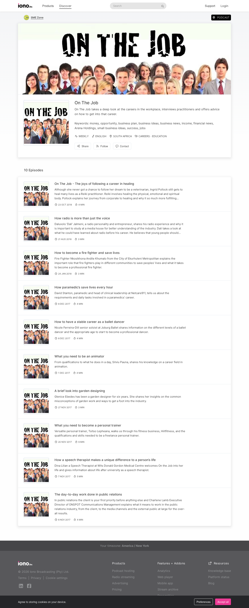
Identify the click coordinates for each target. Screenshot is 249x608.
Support (210, 6)
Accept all (223, 602)
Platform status (218, 577)
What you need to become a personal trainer (88, 425)
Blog (211, 583)
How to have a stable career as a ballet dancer (89, 322)
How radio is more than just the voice (82, 218)
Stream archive (167, 589)
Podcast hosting (123, 571)
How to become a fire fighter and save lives (87, 253)
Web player (165, 577)
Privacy (36, 578)
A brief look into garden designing (80, 391)
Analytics (163, 571)
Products (48, 6)
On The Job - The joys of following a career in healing (94, 184)
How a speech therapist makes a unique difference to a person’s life (105, 460)
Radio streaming (123, 577)
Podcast (223, 17)
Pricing (117, 589)
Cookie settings (56, 578)
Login (224, 6)
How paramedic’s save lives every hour (84, 287)
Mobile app (165, 583)
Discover (65, 6)
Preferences (204, 602)
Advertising (120, 583)
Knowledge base (219, 571)
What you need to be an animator (79, 356)
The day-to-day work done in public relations (88, 494)
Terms (22, 578)
